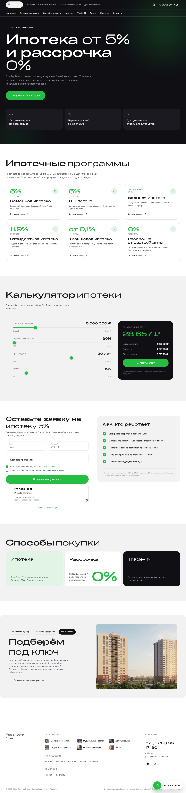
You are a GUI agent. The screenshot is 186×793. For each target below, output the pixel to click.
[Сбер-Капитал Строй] (14, 4)
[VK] (148, 764)
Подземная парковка (60, 747)
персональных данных (44, 466)
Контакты (117, 13)
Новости (104, 13)
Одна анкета (67, 631)
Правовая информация (47, 507)
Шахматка (94, 761)
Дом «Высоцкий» (92, 4)
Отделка (60, 761)
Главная (31, 4)
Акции (93, 13)
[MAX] (155, 764)
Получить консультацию (25, 95)
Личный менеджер (20, 631)
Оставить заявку (146, 362)
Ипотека (69, 13)
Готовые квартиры (29, 13)
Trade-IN (81, 13)
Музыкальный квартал (70, 4)
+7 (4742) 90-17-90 (168, 4)
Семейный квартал (47, 4)
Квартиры (11, 13)
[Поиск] (153, 4)
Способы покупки (52, 13)
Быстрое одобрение (45, 631)
